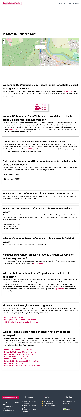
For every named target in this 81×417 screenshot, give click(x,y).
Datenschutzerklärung (69, 401)
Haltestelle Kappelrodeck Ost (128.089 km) (19, 354)
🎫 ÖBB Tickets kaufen (48, 405)
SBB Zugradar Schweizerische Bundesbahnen (20, 320)
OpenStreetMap (71, 65)
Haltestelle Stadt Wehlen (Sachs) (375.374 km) (20, 352)
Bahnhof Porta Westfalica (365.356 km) (18, 350)
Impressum (66, 403)
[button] (40, 50)
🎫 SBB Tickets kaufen (48, 401)
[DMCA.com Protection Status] (67, 409)
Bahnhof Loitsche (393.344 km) (15, 359)
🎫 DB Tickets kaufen (48, 403)
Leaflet (65, 65)
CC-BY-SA (77, 65)
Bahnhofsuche (74, 3)
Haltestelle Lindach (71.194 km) (15, 363)
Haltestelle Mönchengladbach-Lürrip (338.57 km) (22, 361)
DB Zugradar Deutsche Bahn (14, 317)
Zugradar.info (38, 263)
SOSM (74, 65)
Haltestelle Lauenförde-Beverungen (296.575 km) (22, 366)
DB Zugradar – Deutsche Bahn (11, 402)
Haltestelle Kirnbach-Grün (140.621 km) (18, 356)
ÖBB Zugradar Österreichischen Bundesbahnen (21, 322)
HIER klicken (68, 91)
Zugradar (62, 3)
